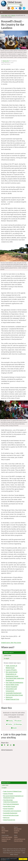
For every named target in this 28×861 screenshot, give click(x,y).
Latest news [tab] (7, 655)
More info (8, 859)
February (13, 15)
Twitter (9, 724)
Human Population (11, 687)
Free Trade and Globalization (14, 682)
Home (2, 15)
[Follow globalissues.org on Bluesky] (16, 8)
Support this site (6, 839)
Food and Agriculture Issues (14, 695)
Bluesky (10, 721)
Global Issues (14, 2)
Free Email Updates (7, 837)
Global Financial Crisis (12, 699)
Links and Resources (19, 839)
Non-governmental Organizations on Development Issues (12, 674)
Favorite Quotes (18, 841)
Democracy (9, 697)
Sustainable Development (13, 693)
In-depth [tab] (6, 658)
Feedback (4, 841)
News (6, 15)
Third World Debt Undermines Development (10, 801)
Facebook (18, 721)
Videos (16, 837)
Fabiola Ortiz (6, 61)
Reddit (14, 728)
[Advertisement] (14, 765)
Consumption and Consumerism (12, 811)
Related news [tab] (8, 652)
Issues (3, 829)
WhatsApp (18, 724)
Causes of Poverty (11, 670)
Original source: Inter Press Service (11, 642)
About (3, 832)
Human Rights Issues (12, 684)
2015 (9, 15)
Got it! (23, 858)
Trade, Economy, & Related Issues (12, 791)
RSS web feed (17, 829)
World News (5, 830)
